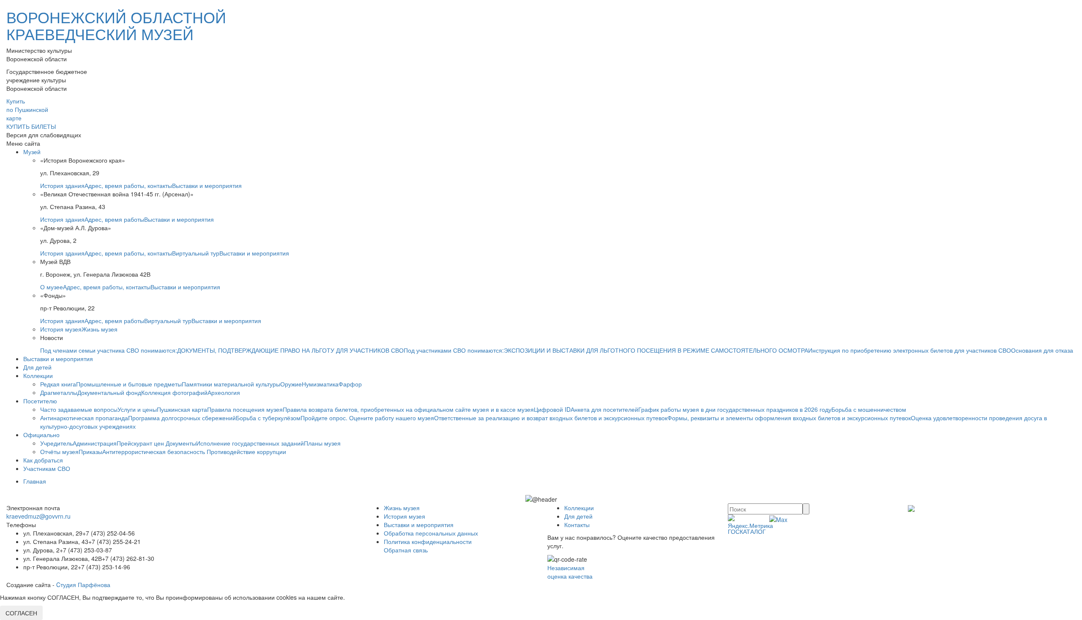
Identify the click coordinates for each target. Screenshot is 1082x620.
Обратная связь (406, 550)
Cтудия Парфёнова (83, 584)
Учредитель (56, 443)
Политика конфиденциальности (428, 541)
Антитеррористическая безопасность (154, 451)
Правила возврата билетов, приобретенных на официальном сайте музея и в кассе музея (408, 409)
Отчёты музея (59, 451)
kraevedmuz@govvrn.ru (38, 516)
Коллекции (38, 375)
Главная (34, 481)
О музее (51, 287)
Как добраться (43, 460)
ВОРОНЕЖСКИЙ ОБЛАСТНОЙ (116, 25)
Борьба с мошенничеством (868, 409)
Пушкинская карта (182, 409)
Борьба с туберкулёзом (268, 417)
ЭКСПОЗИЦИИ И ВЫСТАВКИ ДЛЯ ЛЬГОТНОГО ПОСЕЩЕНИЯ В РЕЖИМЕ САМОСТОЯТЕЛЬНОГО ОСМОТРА (656, 350)
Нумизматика (320, 384)
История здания (62, 185)
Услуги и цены (137, 409)
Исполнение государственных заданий (250, 443)
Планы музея (322, 443)
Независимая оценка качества (570, 571)
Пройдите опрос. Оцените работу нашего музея (367, 417)
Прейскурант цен (141, 443)
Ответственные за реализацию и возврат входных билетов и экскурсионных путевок (550, 417)
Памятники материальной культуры (231, 384)
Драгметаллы (58, 392)
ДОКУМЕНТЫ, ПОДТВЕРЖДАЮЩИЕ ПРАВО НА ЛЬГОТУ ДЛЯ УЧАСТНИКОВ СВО (290, 350)
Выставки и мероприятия (207, 185)
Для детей (37, 367)
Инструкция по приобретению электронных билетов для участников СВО (909, 350)
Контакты (577, 524)
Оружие (291, 384)
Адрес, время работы (114, 219)
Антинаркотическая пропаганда (84, 417)
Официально (41, 434)
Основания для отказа (1042, 350)
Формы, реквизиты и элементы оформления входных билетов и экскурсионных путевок (789, 417)
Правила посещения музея (245, 409)
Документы (181, 443)
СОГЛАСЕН (21, 613)
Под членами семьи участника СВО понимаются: (108, 350)
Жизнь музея (99, 329)
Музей (32, 151)
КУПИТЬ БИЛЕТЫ (31, 126)
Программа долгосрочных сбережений (182, 417)
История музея (61, 329)
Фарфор (350, 384)
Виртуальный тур (195, 253)
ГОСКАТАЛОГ (747, 531)
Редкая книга (58, 384)
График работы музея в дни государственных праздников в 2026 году (734, 409)
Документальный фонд (109, 392)
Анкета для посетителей (604, 409)
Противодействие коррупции (246, 451)
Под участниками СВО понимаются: (454, 350)
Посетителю (40, 401)
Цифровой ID (552, 409)
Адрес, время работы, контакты (128, 185)
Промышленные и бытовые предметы (129, 384)
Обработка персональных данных (431, 533)
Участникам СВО (46, 468)
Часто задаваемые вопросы (78, 409)
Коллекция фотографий (174, 392)
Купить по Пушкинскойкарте (27, 109)
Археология (224, 392)
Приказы (90, 451)
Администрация (95, 443)
